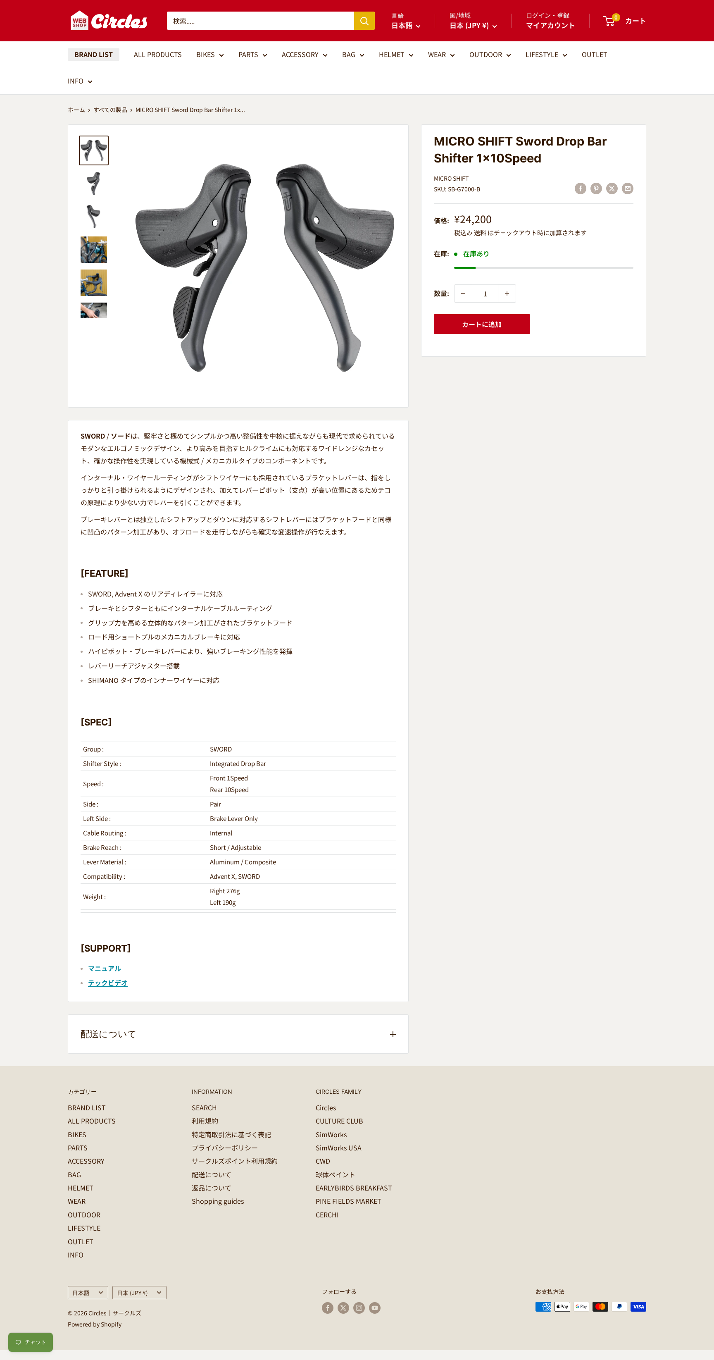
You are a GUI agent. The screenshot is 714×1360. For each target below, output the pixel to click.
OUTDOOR (485, 54)
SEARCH (204, 1107)
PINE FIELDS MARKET (348, 1201)
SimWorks (331, 1134)
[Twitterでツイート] (612, 188)
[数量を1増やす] (507, 293)
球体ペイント (335, 1174)
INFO (75, 81)
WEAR (437, 54)
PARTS (248, 54)
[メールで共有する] (627, 188)
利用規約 (205, 1121)
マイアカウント (550, 25)
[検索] (364, 21)
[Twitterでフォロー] (343, 1308)
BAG (348, 54)
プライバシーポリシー (225, 1147)
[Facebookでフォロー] (327, 1308)
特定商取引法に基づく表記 (231, 1134)
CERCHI (327, 1214)
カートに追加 (482, 324)
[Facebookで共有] (580, 188)
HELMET (392, 54)
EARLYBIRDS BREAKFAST (354, 1188)
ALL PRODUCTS (158, 54)
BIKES (205, 54)
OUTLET (594, 54)
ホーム (76, 109)
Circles (326, 1107)
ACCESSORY (300, 54)
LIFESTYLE (542, 54)
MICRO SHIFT (451, 178)
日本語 (81, 1292)
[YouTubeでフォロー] (375, 1308)
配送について (211, 1174)
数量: (441, 293)
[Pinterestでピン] (596, 188)
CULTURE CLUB (339, 1121)
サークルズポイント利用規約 (235, 1161)
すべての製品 (110, 109)
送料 (480, 232)
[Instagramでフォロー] (359, 1308)
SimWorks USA (339, 1147)
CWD (323, 1161)
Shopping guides (218, 1201)
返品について (211, 1188)
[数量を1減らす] (463, 293)
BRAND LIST (93, 54)
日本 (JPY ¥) (132, 1292)
